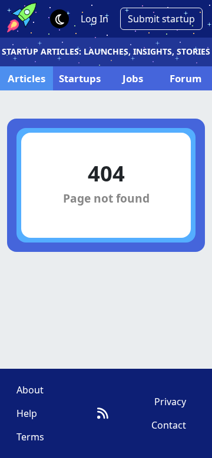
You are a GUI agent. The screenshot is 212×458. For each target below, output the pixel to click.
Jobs (132, 78)
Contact (168, 425)
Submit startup (161, 18)
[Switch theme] (59, 18)
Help (26, 413)
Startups (80, 78)
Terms (30, 436)
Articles (26, 78)
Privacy (170, 401)
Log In (94, 18)
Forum (185, 78)
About (30, 389)
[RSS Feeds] (102, 413)
